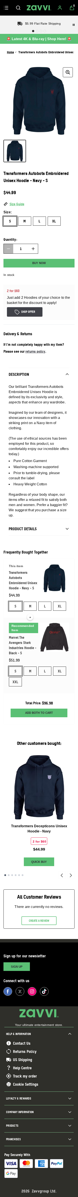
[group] (39, 101)
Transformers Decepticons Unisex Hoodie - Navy (39, 828)
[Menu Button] (6, 7)
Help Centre (22, 1067)
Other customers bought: (39, 743)
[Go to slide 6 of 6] (22, 875)
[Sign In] (59, 7)
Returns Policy (24, 1051)
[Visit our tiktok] (44, 991)
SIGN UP (17, 966)
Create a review (39, 920)
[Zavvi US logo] (39, 7)
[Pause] (73, 24)
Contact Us (22, 1043)
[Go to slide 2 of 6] (9, 875)
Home (10, 52)
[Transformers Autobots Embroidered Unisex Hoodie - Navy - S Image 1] (14, 151)
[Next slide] (71, 875)
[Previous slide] (61, 875)
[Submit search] (18, 7)
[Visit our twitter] (20, 991)
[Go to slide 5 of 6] (19, 875)
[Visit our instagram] (32, 991)
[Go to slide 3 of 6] (12, 875)
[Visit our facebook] (7, 991)
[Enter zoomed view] (68, 72)
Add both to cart (39, 712)
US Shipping (22, 1059)
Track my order (25, 1076)
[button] (39, 204)
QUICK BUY (39, 862)
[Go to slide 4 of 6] (15, 875)
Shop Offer (28, 311)
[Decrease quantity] (8, 248)
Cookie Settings (25, 1084)
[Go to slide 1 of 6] (5, 875)
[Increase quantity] (33, 248)
